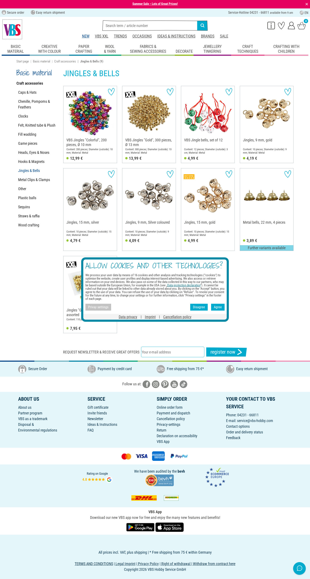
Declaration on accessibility (177, 436)
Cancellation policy (171, 419)
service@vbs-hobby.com (255, 420)
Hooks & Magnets (31, 161)
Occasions (142, 36)
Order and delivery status (244, 432)
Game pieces (27, 143)
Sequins (24, 207)
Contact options (238, 426)
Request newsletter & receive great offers (101, 352)
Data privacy (128, 316)
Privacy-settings (168, 424)
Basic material (41, 61)
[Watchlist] (281, 25)
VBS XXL (101, 36)
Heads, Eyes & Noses (33, 152)
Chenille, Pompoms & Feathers (34, 104)
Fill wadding (27, 134)
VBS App (163, 441)
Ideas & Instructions (176, 36)
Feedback (233, 438)
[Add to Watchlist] (111, 91)
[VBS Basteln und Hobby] (12, 29)
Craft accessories (65, 61)
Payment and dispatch (173, 413)
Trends (120, 36)
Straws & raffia (29, 216)
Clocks (23, 116)
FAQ (91, 430)
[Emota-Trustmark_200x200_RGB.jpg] (217, 477)
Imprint (150, 316)
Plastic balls (27, 198)
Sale (224, 36)
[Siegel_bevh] (159, 480)
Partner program (30, 413)
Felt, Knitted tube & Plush (36, 125)
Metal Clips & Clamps (34, 179)
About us (24, 407)
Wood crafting (28, 225)
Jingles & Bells (29, 170)
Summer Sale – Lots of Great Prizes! (155, 4)
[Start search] (202, 25)
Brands (207, 36)
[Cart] (302, 25)
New (85, 36)
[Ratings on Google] (97, 477)
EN (306, 13)
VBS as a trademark (32, 419)
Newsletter (95, 419)
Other (22, 189)
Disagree (199, 307)
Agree (218, 307)
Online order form (170, 407)
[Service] (271, 25)
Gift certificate (98, 407)
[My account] (291, 25)
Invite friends (97, 413)
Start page (22, 61)
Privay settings (98, 307)
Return (161, 430)
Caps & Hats (27, 92)
